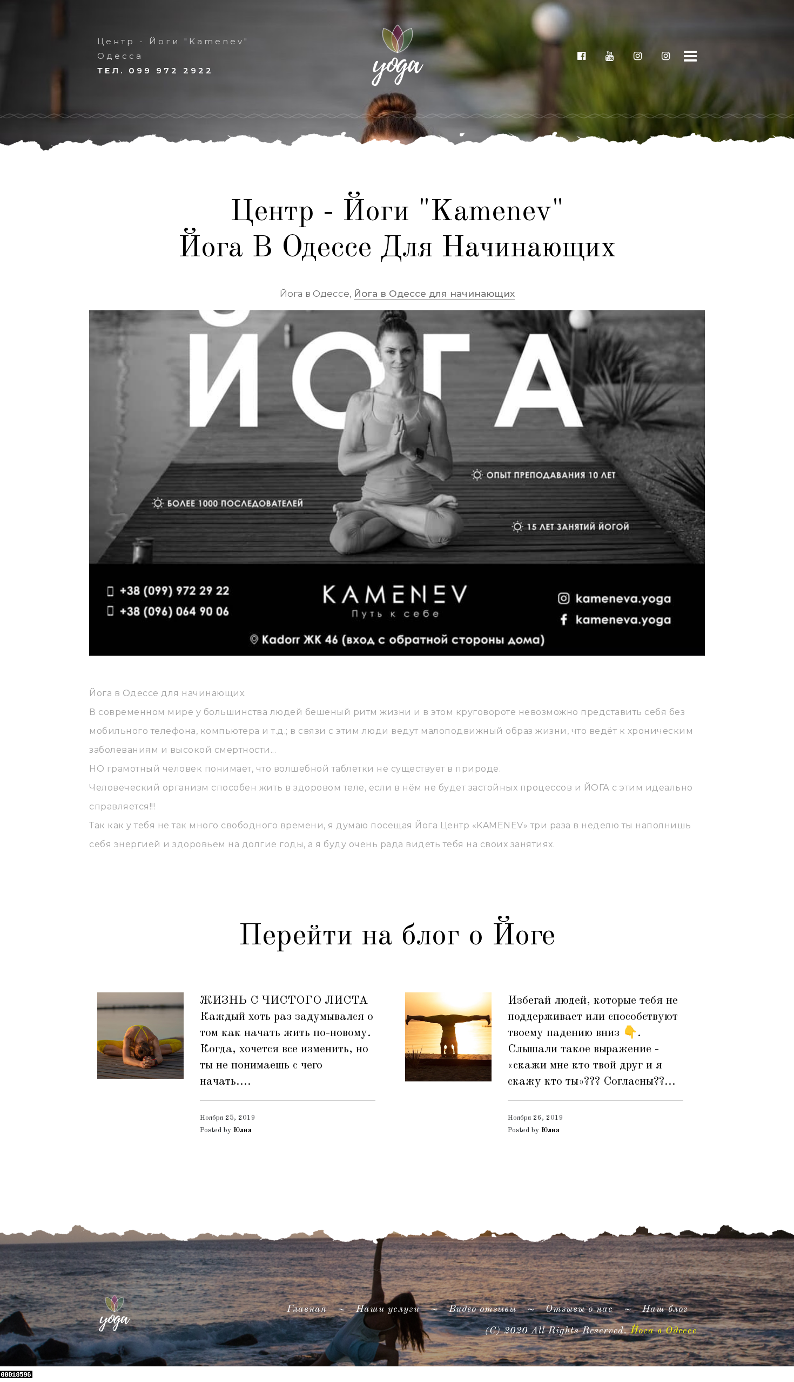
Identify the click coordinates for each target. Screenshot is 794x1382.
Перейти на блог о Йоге (397, 936)
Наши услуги (388, 1309)
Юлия (242, 1130)
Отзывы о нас (579, 1309)
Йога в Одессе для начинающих (434, 293)
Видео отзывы (482, 1309)
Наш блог (665, 1309)
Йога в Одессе (663, 1331)
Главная (311, 1309)
